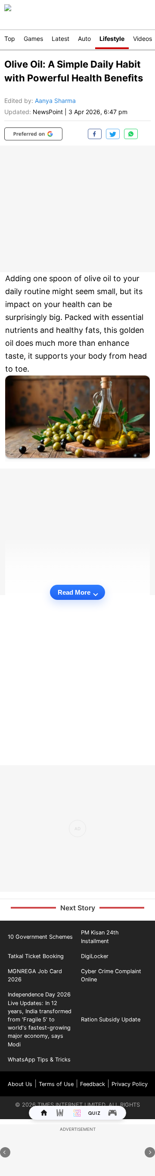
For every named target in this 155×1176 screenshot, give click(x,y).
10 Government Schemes (40, 937)
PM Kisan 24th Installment (100, 936)
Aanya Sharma (55, 100)
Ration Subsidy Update (110, 1019)
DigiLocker (94, 956)
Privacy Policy (130, 1084)
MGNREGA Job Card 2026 (35, 975)
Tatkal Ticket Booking (36, 956)
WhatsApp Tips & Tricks (39, 1059)
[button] (33, 133)
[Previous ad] (5, 1152)
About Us (20, 1084)
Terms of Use (56, 1084)
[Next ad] (150, 1152)
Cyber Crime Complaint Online (111, 975)
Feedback (92, 1084)
